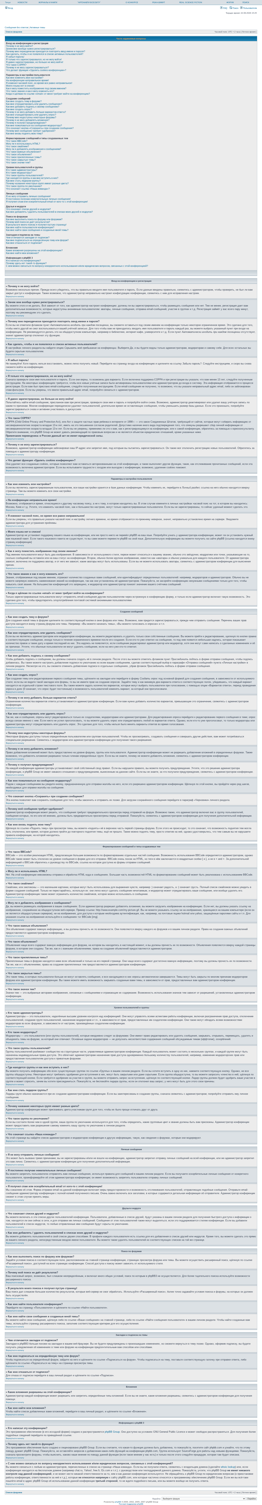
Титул (8, 2)
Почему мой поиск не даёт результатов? (28, 222)
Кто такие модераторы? (19, 172)
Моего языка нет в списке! (20, 85)
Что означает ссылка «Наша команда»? (28, 189)
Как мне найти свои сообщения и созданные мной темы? (37, 230)
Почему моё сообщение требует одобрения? (30, 131)
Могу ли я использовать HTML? (23, 143)
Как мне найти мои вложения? (22, 253)
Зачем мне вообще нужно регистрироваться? (30, 48)
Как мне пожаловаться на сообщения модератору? (34, 125)
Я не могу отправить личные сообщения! (28, 196)
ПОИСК (245, 2)
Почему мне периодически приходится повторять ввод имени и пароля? (45, 51)
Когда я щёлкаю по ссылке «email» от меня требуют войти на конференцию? (48, 94)
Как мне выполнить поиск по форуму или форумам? (34, 219)
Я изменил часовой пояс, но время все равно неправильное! (39, 83)
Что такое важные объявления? (23, 151)
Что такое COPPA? (16, 65)
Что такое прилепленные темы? (23, 157)
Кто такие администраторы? (21, 170)
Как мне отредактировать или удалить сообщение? (34, 104)
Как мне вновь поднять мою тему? (24, 133)
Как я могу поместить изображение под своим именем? (36, 88)
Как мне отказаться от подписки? (24, 243)
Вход (10, 8)
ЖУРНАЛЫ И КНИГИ (48, 2)
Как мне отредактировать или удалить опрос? (31, 114)
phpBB (118, 1502)
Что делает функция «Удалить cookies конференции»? (36, 70)
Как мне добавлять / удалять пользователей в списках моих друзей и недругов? (49, 212)
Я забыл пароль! (15, 56)
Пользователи (249, 8)
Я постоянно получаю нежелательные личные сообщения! (38, 199)
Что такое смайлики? (17, 146)
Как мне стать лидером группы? (23, 180)
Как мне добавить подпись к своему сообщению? (32, 106)
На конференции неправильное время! (27, 80)
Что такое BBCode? (16, 141)
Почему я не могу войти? (19, 46)
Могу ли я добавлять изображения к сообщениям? (33, 149)
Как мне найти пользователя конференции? (30, 227)
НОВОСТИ (22, 2)
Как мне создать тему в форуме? (24, 101)
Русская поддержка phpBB (131, 1504)
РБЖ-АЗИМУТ (158, 2)
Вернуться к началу (15, 296)
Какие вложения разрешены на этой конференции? (34, 250)
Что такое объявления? (19, 154)
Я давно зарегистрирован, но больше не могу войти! (34, 62)
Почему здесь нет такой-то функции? (26, 263)
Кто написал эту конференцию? (23, 260)
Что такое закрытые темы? (21, 160)
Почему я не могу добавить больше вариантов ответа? (36, 112)
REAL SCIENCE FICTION (190, 2)
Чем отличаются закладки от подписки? (27, 237)
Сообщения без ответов (16, 27)
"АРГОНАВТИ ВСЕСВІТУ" (89, 2)
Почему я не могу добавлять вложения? (27, 120)
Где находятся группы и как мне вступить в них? (32, 178)
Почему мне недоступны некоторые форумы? (31, 117)
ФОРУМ (230, 2)
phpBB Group (112, 1431)
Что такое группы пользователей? (25, 175)
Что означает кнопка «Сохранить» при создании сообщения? (40, 128)
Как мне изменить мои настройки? (24, 77)
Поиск (235, 8)
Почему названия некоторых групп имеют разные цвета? (37, 183)
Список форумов (14, 32)
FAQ (224, 8)
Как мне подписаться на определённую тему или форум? (37, 240)
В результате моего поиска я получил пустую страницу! (36, 224)
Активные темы (37, 27)
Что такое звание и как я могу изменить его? (30, 91)
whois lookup (228, 1466)
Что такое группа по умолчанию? (24, 186)
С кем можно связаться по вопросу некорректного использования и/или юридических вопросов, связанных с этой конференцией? (77, 266)
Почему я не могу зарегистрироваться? (27, 67)
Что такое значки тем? (18, 162)
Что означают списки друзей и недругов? (28, 209)
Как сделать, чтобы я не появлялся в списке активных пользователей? (44, 54)
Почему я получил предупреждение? (26, 122)
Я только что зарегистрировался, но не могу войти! (34, 59)
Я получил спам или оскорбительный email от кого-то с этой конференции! (47, 201)
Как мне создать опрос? (19, 109)
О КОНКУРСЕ (132, 2)
